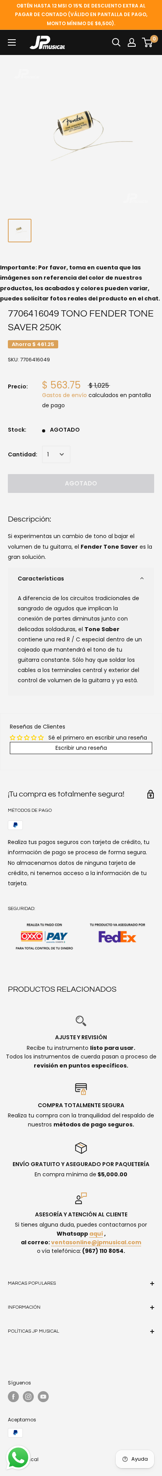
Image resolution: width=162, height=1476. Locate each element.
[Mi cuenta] (132, 42)
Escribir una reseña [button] (81, 748)
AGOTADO (81, 483)
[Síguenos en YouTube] (43, 1396)
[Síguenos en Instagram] (28, 1396)
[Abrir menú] (12, 42)
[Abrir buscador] (116, 42)
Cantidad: (22, 454)
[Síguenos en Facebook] (13, 1396)
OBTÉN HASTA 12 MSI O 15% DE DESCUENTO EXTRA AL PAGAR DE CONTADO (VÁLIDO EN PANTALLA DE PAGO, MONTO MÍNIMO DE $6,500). (81, 14)
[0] (148, 42)
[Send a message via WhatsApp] (18, 1457)
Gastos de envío (64, 395)
